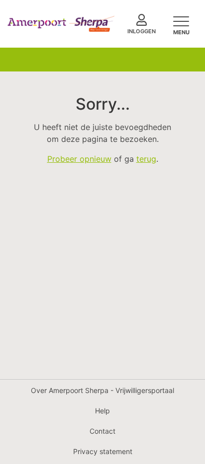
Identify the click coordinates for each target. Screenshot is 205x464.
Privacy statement (102, 451)
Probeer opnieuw (79, 159)
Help (102, 410)
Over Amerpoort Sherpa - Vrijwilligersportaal (102, 390)
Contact (102, 431)
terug (146, 159)
